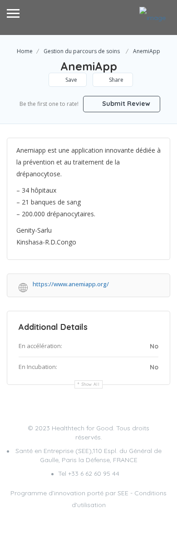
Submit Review (125, 104)
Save (70, 80)
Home (25, 51)
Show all (91, 384)
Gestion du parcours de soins (82, 51)
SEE (123, 493)
